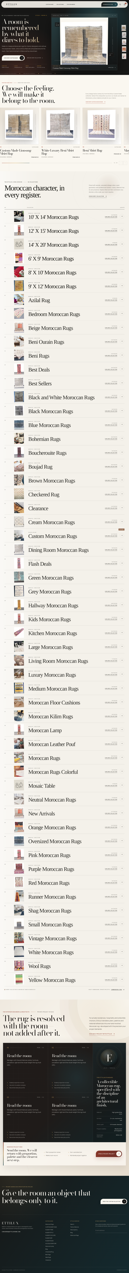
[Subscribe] (126, 1230)
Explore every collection (35, 57)
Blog (46, 1249)
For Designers (71, 4)
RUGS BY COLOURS (50, 1235)
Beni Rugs (48, 1254)
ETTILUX (10, 1223)
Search (72, 1224)
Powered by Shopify (122, 1270)
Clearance (48, 1260)
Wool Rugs (48, 1257)
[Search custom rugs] (120, 4)
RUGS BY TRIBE (49, 1230)
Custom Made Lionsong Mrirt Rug (15, 152)
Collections (60, 4)
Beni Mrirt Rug (92, 150)
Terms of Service (74, 1227)
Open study (110, 67)
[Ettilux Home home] (11, 4)
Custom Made (49, 4)
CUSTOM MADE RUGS (51, 1227)
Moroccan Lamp (49, 1246)
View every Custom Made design (94, 101)
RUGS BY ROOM (49, 1241)
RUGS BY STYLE (49, 1232)
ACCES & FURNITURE (50, 1243)
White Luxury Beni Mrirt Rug (57, 152)
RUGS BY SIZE (48, 1238)
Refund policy (74, 1230)
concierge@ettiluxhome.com (11, 1231)
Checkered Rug (49, 1252)
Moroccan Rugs (49, 1224)
